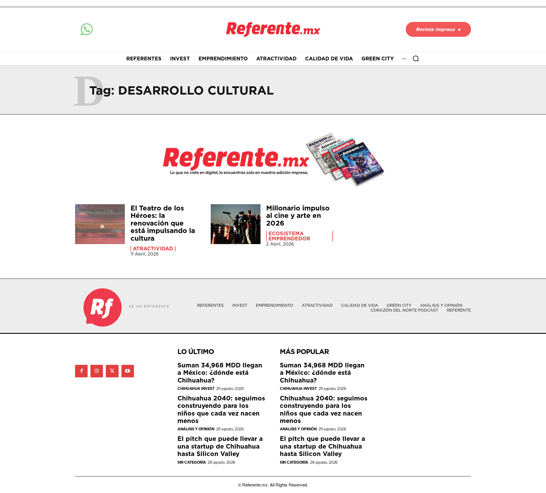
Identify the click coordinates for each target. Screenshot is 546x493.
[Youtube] (127, 371)
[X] (112, 371)
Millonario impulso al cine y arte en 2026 (298, 215)
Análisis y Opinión (195, 429)
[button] (416, 58)
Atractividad (153, 248)
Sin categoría (191, 462)
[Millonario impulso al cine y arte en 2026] (235, 224)
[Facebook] (81, 371)
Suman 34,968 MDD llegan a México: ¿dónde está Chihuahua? (219, 372)
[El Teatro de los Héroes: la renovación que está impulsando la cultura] (100, 224)
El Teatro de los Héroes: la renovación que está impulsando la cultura (163, 223)
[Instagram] (96, 371)
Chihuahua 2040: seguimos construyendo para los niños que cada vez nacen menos (221, 409)
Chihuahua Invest (195, 388)
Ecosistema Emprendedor (289, 236)
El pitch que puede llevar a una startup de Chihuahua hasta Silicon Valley (220, 446)
